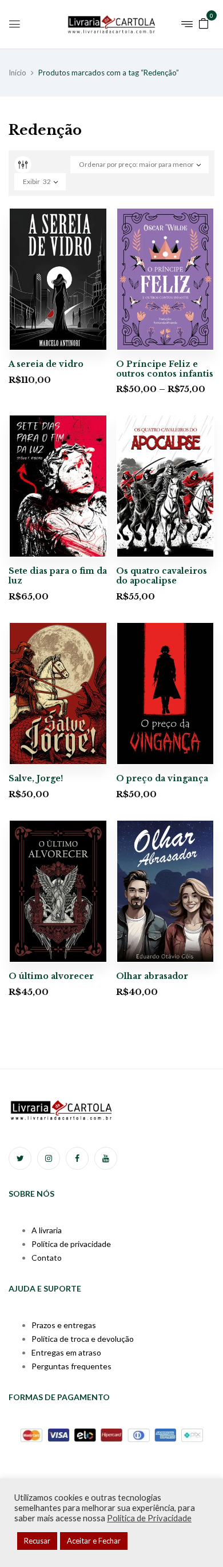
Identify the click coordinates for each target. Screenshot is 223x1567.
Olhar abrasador (152, 976)
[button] (203, 22)
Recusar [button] (37, 1540)
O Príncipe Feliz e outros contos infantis (164, 369)
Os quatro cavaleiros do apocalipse (161, 576)
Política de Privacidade (149, 1518)
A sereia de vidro (46, 364)
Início (17, 72)
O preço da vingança (162, 778)
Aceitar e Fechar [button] (94, 1540)
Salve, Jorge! (36, 778)
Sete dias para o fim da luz (58, 576)
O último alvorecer (51, 976)
